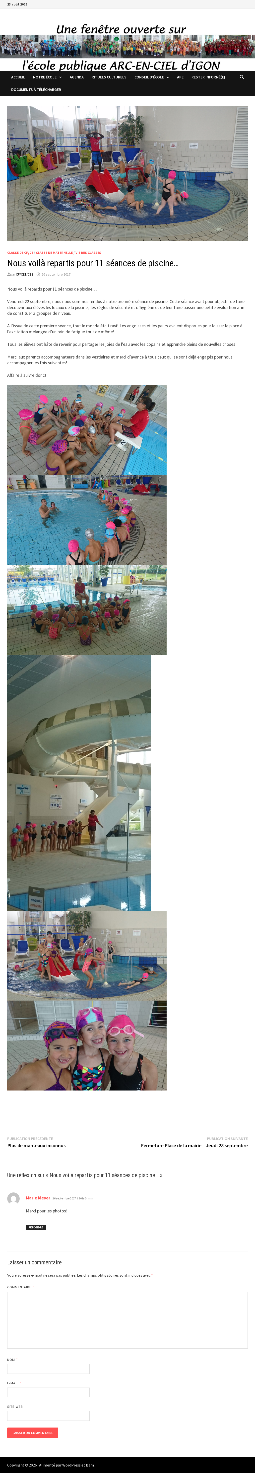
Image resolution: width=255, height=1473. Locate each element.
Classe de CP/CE (20, 252)
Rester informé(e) (208, 76)
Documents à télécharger (36, 89)
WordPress (71, 1465)
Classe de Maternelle (54, 252)
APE (180, 76)
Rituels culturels (109, 76)
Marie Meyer (38, 1198)
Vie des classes (88, 252)
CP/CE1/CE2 (24, 274)
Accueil (18, 76)
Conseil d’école (149, 76)
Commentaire (20, 1287)
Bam (90, 1465)
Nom (12, 1359)
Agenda (77, 76)
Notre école (45, 76)
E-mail (14, 1383)
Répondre (35, 1227)
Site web (15, 1406)
